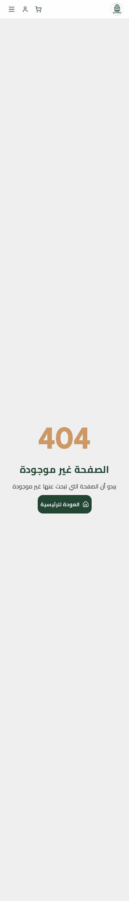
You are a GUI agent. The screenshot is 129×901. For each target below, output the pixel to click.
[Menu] (11, 9)
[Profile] (25, 9)
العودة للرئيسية (60, 504)
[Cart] (38, 9)
